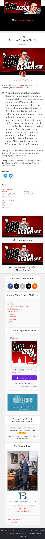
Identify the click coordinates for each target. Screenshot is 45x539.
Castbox (11, 314)
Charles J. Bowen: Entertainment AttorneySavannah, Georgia (22, 508)
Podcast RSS (12, 522)
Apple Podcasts (13, 309)
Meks (8, 533)
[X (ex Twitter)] (16, 286)
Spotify (10, 322)
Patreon (11, 301)
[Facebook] (10, 286)
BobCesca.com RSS (15, 519)
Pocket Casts (12, 317)
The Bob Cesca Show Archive (18, 306)
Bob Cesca (27, 80)
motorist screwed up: (21, 88)
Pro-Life (25, 189)
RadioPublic (12, 319)
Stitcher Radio (13, 311)
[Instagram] (28, 286)
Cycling (22, 36)
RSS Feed (11, 304)
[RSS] (35, 286)
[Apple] (22, 286)
